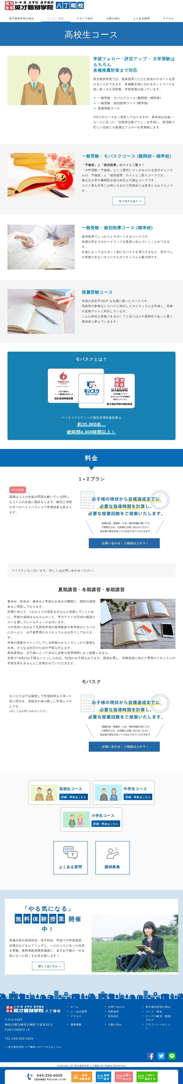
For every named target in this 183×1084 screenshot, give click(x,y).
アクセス (168, 18)
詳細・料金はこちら (73, 797)
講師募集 (76, 1024)
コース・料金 (55, 18)
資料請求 (113, 1011)
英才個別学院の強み (21, 18)
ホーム (75, 1006)
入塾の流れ (113, 18)
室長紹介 (113, 1016)
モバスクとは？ (128, 201)
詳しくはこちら (48, 966)
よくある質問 (141, 18)
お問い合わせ (116, 1006)
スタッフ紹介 (85, 18)
